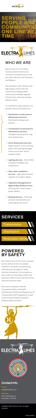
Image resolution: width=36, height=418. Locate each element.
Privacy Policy (30, 415)
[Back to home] (18, 6)
